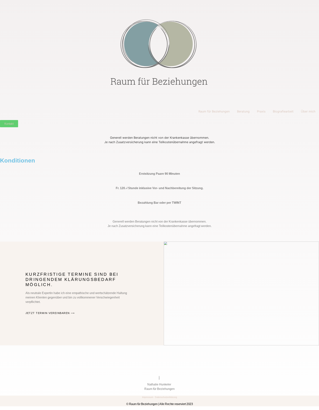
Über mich (308, 111)
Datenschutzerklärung (166, 397)
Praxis (261, 111)
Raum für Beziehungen (214, 111)
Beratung (243, 111)
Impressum (147, 397)
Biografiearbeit (283, 111)
